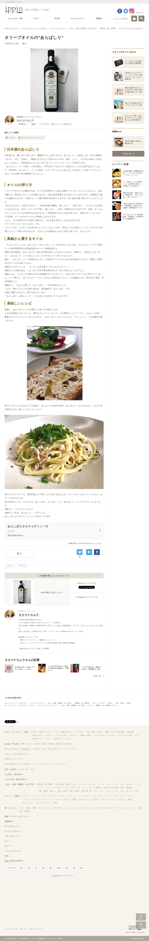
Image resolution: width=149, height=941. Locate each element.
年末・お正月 (10, 769)
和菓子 (74, 799)
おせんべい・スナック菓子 (88, 799)
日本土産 (67, 744)
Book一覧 (23, 929)
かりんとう (122, 799)
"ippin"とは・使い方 (36, 929)
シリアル (92, 784)
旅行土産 (59, 744)
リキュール (107, 808)
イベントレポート (12, 831)
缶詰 (59, 791)
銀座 (66, 868)
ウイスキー (42, 808)
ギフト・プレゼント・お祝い (102, 703)
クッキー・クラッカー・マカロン (53, 796)
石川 (36, 868)
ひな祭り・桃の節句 (13, 774)
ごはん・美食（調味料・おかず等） (59, 703)
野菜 (122, 787)
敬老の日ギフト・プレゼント (43, 735)
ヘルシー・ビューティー (15, 754)
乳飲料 (26, 811)
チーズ (40, 787)
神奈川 (82, 868)
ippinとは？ (140, 12)
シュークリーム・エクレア (101, 796)
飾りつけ (58, 749)
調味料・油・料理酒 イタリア (106, 705)
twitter (125, 11)
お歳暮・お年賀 (85, 735)
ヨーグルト (83, 784)
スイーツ (20, 759)
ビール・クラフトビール (84, 808)
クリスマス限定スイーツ (26, 764)
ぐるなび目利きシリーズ (26, 938)
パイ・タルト (34, 796)
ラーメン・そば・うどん (115, 791)
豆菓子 (130, 799)
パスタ (66, 787)
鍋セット (53, 791)
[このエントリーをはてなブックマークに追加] (89, 552)
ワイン (21, 808)
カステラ (67, 799)
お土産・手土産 (11, 744)
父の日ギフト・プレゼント (63, 739)
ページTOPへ (141, 934)
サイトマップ (50, 938)
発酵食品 (129, 787)
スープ (95, 791)
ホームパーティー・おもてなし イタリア (19, 705)
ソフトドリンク (118, 808)
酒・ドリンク (10, 808)
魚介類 (106, 787)
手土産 (36, 749)
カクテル (98, 808)
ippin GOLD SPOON (13, 861)
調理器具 (8, 821)
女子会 (50, 749)
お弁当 (65, 791)
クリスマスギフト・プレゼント (66, 735)
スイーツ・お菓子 (12, 796)
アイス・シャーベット (108, 799)
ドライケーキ (57, 799)
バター (122, 784)
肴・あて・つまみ (132, 791)
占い (6, 841)
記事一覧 (97, 676)
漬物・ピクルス (71, 784)
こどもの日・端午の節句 (15, 779)
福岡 (43, 868)
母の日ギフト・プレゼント (42, 739)
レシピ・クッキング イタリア (47, 705)
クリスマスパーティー (60, 764)
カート (134, 18)
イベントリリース (12, 851)
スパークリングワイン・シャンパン (60, 808)
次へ (141, 917)
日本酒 (28, 808)
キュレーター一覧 (11, 929)
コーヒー (133, 808)
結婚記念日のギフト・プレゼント (72, 732)
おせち (21, 769)
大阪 (74, 868)
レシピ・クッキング (37, 703)
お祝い (35, 732)
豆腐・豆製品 (43, 791)
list (80, 556)
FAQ (58, 938)
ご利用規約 (40, 938)
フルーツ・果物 (51, 803)
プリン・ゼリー (84, 796)
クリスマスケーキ (43, 764)
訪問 (22, 744)
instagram (131, 11)
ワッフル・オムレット (128, 796)
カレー (102, 791)
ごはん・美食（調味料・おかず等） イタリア (76, 705)
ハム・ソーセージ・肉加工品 (91, 787)
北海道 (58, 868)
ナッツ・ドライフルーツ (54, 787)
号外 (6, 856)
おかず (73, 787)
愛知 (50, 868)
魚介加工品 (115, 787)
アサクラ (12, 137)
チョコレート (72, 796)
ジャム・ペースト (112, 784)
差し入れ (29, 744)
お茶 (21, 811)
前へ (141, 925)
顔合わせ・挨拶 (40, 744)
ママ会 (43, 749)
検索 (141, 18)
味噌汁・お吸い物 (81, 791)
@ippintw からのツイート (63, 876)
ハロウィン (9, 759)
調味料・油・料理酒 (82, 703)
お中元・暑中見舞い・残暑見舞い (123, 732)
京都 (28, 868)
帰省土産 (51, 744)
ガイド (7, 846)
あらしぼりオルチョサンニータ (32, 137)
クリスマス (9, 764)
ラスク (115, 796)
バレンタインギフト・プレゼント (105, 735)
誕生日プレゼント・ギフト (48, 732)
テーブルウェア (11, 826)
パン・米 (100, 784)
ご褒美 (106, 732)
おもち (32, 769)
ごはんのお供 (59, 784)
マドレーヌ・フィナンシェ (41, 799)
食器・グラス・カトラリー (16, 816)
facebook (119, 11)
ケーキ (25, 796)
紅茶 (139, 808)
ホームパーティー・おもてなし (16, 703)
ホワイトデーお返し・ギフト (129, 735)
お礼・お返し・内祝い (123, 703)
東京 (21, 868)
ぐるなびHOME (10, 938)
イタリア (10, 565)
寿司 (71, 791)
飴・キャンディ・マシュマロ (33, 803)
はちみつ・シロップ (134, 784)
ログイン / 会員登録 (120, 18)
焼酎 (34, 808)
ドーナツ (26, 799)
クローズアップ (11, 836)
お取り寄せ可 (11, 868)
